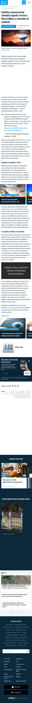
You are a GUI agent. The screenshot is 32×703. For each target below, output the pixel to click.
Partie (8, 630)
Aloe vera (8, 640)
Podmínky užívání (8, 669)
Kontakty (18, 667)
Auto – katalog (22, 632)
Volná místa (7, 661)
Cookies (6, 674)
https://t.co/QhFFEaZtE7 (11, 128)
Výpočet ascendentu (10, 643)
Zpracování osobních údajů (21, 670)
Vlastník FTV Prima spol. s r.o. (8, 677)
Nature (7, 316)
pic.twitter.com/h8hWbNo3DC (13, 130)
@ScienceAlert (23, 128)
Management (19, 659)
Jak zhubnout (10, 625)
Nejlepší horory (7, 627)
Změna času (25, 627)
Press (17, 661)
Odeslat (27, 373)
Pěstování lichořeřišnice (19, 640)
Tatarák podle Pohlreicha (20, 637)
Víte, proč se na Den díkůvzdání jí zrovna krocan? (12, 481)
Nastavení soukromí (21, 681)
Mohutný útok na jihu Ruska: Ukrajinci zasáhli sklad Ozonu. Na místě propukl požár (14, 595)
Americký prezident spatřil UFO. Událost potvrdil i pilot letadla (12, 335)
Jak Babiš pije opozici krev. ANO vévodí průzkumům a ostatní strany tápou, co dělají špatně (14, 604)
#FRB (21, 114)
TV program (16, 627)
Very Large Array (12, 209)
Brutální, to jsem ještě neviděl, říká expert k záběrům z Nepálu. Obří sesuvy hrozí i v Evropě (15, 587)
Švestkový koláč (22, 645)
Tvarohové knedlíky (22, 643)
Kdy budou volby (21, 630)
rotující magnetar (11, 307)
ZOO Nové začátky (11, 632)
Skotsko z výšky (7, 528)
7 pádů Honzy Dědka (12, 635)
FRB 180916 (27, 140)
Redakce (18, 676)
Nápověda (18, 674)
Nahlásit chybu (7, 681)
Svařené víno (8, 637)
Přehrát (6, 526)
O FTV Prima (7, 659)
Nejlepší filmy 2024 (20, 625)
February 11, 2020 (10, 136)
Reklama (6, 664)
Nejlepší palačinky (11, 645)
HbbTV (5, 667)
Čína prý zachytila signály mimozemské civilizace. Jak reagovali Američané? (10, 201)
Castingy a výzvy (20, 664)
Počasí (13, 630)
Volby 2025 (22, 635)
